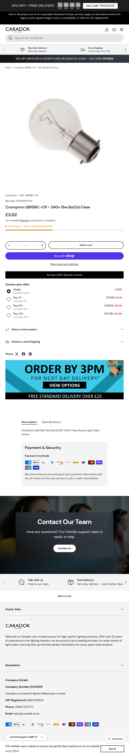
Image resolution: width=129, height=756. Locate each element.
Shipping (24, 220)
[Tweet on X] (16, 354)
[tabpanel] (65, 432)
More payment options (64, 264)
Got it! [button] (112, 748)
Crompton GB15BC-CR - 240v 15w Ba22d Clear (36, 68)
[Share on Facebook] (23, 354)
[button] (114, 29)
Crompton (11, 195)
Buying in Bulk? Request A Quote (64, 274)
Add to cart (86, 245)
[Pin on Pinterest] (30, 354)
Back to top (64, 596)
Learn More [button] (12, 750)
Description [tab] (29, 422)
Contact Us (64, 548)
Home (8, 68)
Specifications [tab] (51, 422)
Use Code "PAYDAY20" (100, 5)
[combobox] (64, 38)
